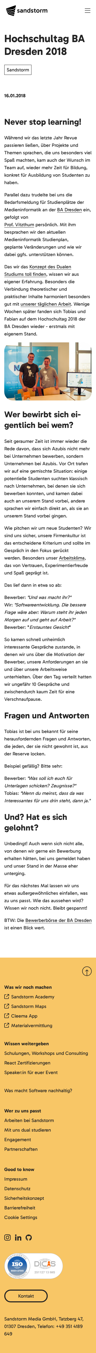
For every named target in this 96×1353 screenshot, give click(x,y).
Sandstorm (18, 70)
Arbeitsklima (72, 558)
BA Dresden (69, 210)
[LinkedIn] (18, 1238)
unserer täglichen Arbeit (46, 304)
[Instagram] (8, 1238)
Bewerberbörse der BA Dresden (58, 920)
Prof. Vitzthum (19, 225)
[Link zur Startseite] (26, 10)
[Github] (28, 1238)
